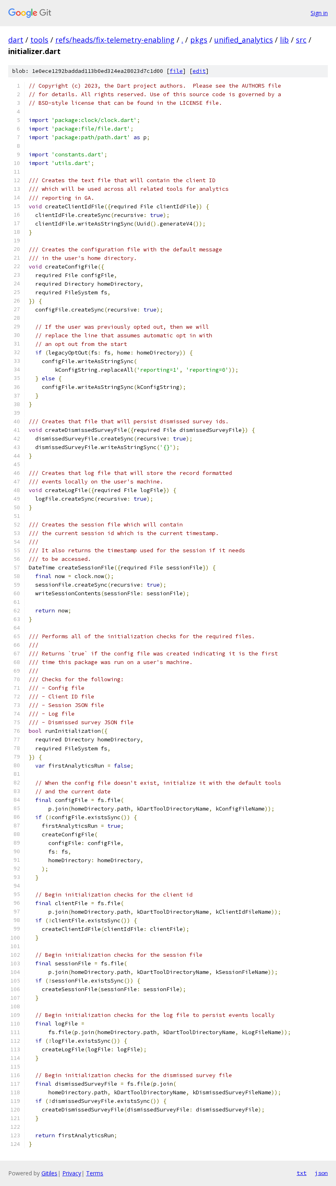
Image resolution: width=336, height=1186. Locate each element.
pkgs (198, 40)
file (176, 71)
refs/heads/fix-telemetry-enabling (115, 40)
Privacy (71, 1173)
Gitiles (49, 1173)
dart (15, 40)
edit (199, 71)
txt (301, 1173)
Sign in (319, 13)
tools (39, 40)
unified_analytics (243, 40)
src (301, 40)
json (321, 1173)
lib (284, 40)
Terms (94, 1173)
